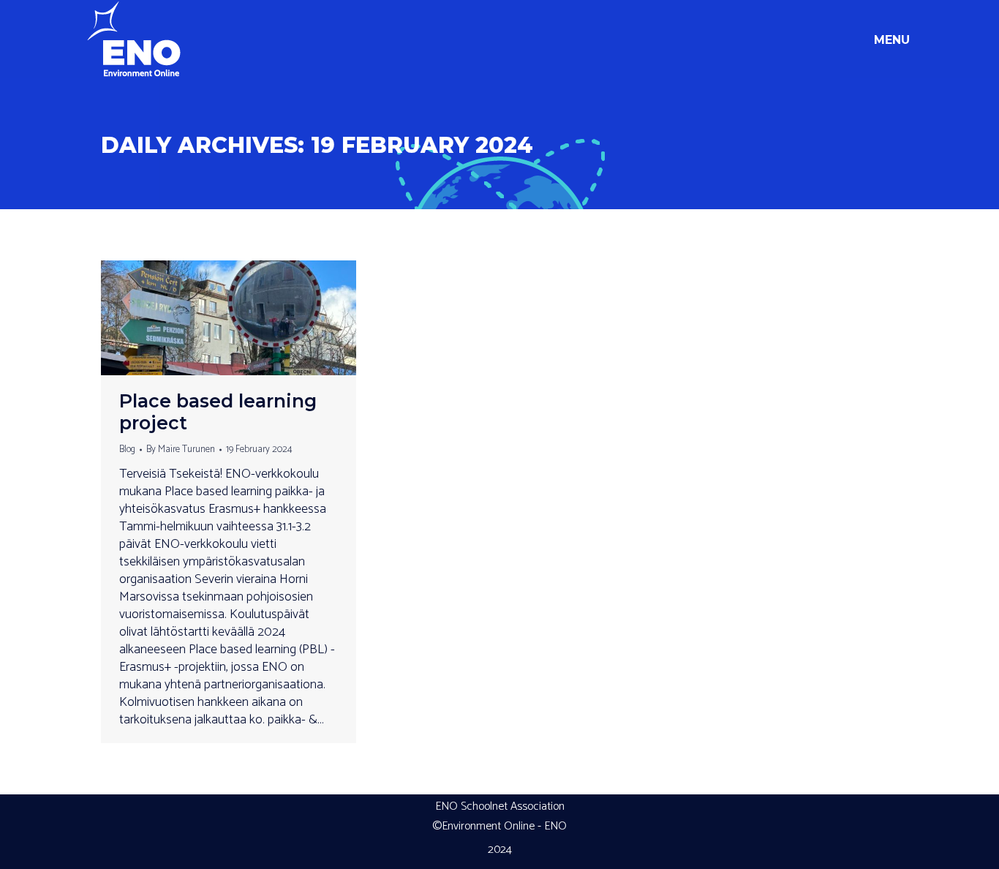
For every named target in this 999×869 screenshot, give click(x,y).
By (180, 449)
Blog (127, 449)
